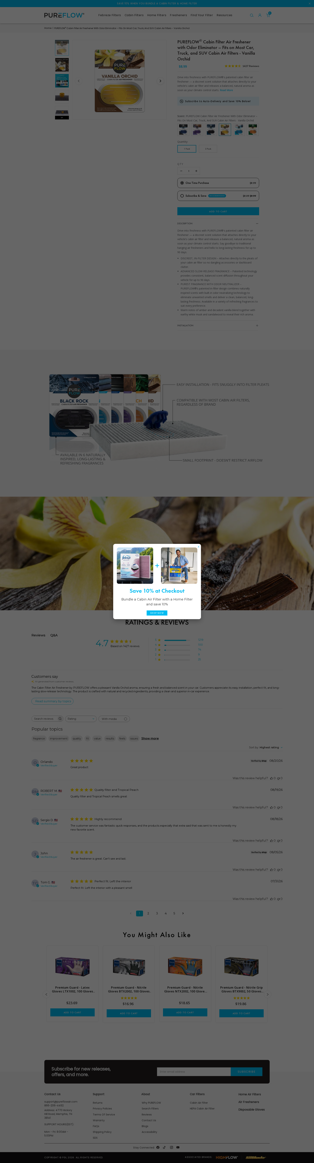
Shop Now (157, 613)
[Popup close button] (198, 546)
